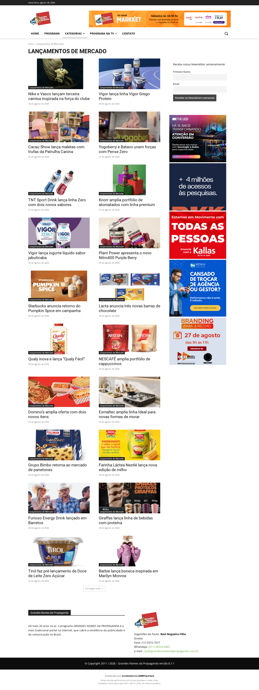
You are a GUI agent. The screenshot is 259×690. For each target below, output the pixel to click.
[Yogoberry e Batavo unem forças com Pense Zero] (129, 127)
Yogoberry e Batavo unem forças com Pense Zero (127, 149)
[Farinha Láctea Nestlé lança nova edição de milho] (129, 445)
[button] (226, 33)
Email (176, 84)
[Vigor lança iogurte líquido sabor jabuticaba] (59, 233)
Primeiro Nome (181, 71)
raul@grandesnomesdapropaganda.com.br (171, 651)
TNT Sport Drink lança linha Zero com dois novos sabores (57, 202)
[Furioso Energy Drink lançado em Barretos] (59, 498)
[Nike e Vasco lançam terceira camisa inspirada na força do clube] (59, 74)
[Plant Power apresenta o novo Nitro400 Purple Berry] (129, 233)
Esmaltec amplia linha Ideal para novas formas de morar (127, 414)
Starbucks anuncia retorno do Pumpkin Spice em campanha (54, 308)
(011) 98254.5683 (159, 647)
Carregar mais (93, 588)
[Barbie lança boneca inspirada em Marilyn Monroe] (129, 551)
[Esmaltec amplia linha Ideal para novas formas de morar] (129, 392)
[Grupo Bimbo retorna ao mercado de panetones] (59, 445)
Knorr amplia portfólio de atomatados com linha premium (127, 202)
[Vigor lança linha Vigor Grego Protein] (129, 74)
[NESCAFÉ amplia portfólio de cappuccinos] (129, 339)
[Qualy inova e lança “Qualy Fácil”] (59, 339)
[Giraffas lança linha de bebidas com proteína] (129, 498)
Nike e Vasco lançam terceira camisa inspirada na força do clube (59, 96)
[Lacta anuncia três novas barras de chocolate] (129, 286)
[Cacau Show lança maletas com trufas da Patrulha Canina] (59, 127)
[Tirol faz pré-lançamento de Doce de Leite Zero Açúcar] (59, 551)
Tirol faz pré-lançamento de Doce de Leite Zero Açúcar (57, 573)
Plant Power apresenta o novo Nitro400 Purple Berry (125, 255)
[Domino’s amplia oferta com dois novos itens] (59, 392)
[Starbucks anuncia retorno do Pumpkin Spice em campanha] (59, 286)
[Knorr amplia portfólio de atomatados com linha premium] (129, 180)
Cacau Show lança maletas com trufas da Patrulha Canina (56, 149)
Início (31, 43)
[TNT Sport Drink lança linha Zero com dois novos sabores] (59, 180)
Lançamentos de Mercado (41, 87)
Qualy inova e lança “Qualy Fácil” (56, 359)
